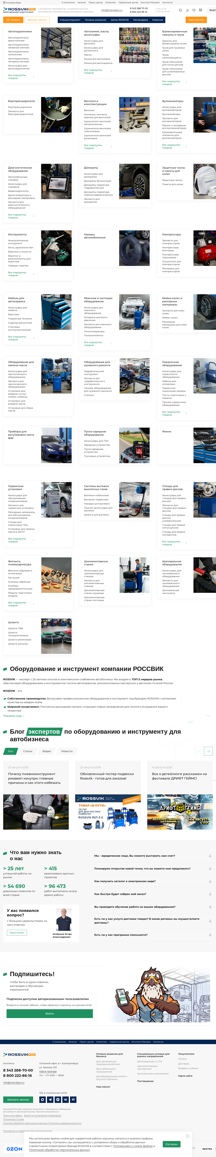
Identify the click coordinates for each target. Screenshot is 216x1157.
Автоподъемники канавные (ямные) (18, 46)
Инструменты (17, 234)
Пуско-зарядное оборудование (95, 433)
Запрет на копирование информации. (42, 1115)
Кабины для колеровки (169, 382)
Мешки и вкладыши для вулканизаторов (174, 127)
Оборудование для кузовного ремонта (97, 364)
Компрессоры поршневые (170, 256)
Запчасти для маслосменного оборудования (17, 384)
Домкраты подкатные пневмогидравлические (98, 193)
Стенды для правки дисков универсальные (173, 518)
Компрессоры (171, 234)
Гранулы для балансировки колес (174, 42)
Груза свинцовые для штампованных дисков (173, 71)
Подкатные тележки (20, 318)
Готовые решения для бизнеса (109, 1055)
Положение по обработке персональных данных (27, 1131)
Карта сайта (185, 1076)
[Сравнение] (187, 10)
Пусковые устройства (97, 456)
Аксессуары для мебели (17, 309)
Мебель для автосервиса (16, 300)
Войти (50, 1013)
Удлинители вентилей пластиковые (97, 130)
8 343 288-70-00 (18, 1070)
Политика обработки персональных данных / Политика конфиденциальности (42, 1123)
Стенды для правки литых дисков (173, 526)
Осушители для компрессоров (171, 263)
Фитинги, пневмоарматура (19, 563)
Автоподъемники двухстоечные (18, 39)
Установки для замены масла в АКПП (21, 530)
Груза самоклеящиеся (171, 56)
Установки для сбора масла (20, 409)
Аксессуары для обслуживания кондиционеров (17, 498)
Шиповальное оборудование (172, 563)
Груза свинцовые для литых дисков (172, 63)
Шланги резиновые (19, 639)
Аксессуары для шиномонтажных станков (94, 573)
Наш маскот (103, 1087)
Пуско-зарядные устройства (93, 450)
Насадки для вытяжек (97, 503)
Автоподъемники (20, 31)
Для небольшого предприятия (106, 1070)
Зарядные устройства (97, 445)
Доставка (183, 1063)
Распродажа (140, 19)
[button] (208, 751)
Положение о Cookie (13, 1119)
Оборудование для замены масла (21, 364)
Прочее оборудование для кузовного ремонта (98, 389)
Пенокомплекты (93, 335)
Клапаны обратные (19, 582)
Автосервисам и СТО (149, 1061)
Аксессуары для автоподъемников (19, 67)
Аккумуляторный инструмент (18, 242)
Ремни (166, 431)
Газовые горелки (18, 265)
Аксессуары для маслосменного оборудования (17, 374)
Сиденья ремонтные (20, 322)
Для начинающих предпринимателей (108, 1063)
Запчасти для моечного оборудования (98, 326)
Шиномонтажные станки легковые (94, 598)
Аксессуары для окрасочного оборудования (171, 374)
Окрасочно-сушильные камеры (174, 389)
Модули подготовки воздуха (20, 594)
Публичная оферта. (13, 1115)
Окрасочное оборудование (172, 364)
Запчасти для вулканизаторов (171, 119)
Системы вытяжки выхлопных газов (96, 488)
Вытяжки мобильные (96, 495)
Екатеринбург (13, 3)
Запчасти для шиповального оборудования (171, 583)
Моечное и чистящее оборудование (98, 300)
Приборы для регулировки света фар (21, 434)
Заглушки (14, 577)
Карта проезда (48, 1071)
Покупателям (186, 1054)
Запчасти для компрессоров (171, 242)
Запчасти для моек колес (173, 312)
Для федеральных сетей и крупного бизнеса (111, 1077)
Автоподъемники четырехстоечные (18, 60)
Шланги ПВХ (15, 628)
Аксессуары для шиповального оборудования (171, 573)
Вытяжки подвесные (96, 499)
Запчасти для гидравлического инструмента (94, 381)
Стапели (89, 395)
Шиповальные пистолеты (170, 591)
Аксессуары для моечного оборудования (93, 310)
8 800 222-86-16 (17, 1075)
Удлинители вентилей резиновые (97, 137)
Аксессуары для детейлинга (93, 49)
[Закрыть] (187, 1136)
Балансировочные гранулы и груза (174, 33)
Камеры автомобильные (95, 236)
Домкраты (91, 167)
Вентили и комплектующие (95, 103)
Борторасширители (21, 101)
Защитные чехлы (172, 180)
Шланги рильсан (18, 643)
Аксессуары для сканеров (17, 185)
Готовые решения (95, 19)
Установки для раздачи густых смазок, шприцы (17, 394)
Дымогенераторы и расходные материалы (21, 196)
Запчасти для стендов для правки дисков (174, 508)
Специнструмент (70, 19)
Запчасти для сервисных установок (21, 506)
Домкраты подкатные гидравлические (96, 186)
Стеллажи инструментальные (19, 328)
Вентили (89, 110)
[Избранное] (194, 10)
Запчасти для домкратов (92, 200)
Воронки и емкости (19, 251)
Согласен (171, 1144)
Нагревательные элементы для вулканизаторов (172, 135)
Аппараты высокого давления (95, 318)
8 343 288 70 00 (139, 8)
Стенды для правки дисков (172, 488)
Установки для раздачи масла (16, 402)
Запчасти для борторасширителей (20, 112)
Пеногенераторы (94, 331)
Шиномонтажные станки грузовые (94, 591)
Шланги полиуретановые (18, 634)
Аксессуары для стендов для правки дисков (174, 498)
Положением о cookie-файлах (133, 1146)
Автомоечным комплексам (153, 1073)
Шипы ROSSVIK (120, 19)
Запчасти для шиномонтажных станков (94, 583)
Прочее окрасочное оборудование (174, 403)
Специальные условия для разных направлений (153, 1055)
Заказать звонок (18, 1099)
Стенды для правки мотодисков (173, 533)
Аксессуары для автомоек (93, 42)
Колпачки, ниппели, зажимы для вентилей (97, 116)
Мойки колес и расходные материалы (172, 301)
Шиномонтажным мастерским (147, 1067)
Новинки (157, 19)
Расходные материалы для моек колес (174, 325)
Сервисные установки (16, 488)
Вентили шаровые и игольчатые (20, 572)
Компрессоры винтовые (170, 249)
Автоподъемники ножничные (18, 53)
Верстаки (13, 314)
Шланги (13, 622)
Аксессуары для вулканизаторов (171, 108)
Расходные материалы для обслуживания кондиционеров (21, 515)
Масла (87, 54)
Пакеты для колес (172, 184)
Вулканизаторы (172, 101)
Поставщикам (145, 1081)
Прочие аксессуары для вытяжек (98, 509)
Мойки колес (170, 317)
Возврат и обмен (188, 1068)
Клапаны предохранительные (20, 587)
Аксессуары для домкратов (93, 175)
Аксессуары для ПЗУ (96, 441)
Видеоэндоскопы (18, 191)
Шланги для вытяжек (96, 514)
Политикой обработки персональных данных (59, 1149)
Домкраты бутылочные (97, 181)
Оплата (182, 1058)
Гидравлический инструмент (94, 372)
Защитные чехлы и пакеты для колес (173, 170)
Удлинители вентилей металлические (97, 123)
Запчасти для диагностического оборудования (19, 205)
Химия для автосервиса (98, 63)
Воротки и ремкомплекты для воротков (19, 259)
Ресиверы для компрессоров (171, 270)
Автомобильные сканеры (17, 178)
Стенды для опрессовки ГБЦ (18, 523)
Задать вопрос (17, 932)
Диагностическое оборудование (20, 169)
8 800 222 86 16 (138, 12)
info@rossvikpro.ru (13, 1082)
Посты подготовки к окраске (174, 396)
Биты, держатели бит (20, 247)
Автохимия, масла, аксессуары (96, 33)
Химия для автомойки (97, 59)
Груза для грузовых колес (173, 49)
